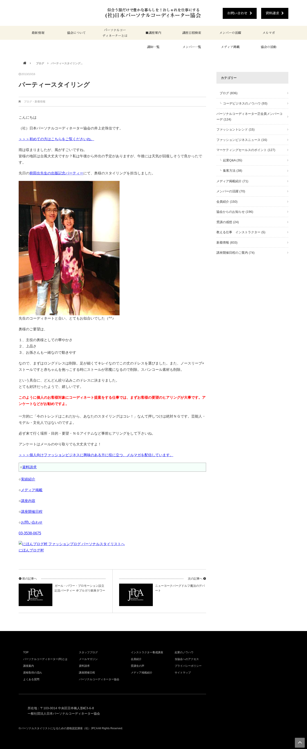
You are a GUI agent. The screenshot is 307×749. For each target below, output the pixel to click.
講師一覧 (153, 47)
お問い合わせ (237, 13)
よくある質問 (31, 679)
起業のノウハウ (184, 652)
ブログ (38, 63)
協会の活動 (268, 47)
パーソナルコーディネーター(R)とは (45, 659)
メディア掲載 (230, 47)
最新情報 (38, 32)
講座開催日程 (31, 511)
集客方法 (232, 170)
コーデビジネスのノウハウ (245, 103)
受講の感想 (227, 222)
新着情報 (40, 101)
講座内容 (28, 501)
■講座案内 (153, 32)
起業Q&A (232, 160)
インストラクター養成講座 (147, 652)
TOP (26, 652)
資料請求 (272, 13)
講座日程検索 (191, 32)
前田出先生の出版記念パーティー (56, 173)
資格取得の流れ (32, 672)
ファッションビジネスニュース (241, 140)
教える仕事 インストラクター (240, 232)
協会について (76, 32)
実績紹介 (28, 479)
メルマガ (268, 32)
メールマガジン (88, 659)
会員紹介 (227, 201)
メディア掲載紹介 (232, 181)
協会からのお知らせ (234, 211)
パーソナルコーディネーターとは (114, 33)
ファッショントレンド (235, 129)
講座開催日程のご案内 (235, 252)
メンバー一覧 (191, 47)
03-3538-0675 (30, 533)
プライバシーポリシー (188, 665)
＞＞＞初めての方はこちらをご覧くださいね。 (56, 139)
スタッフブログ (88, 652)
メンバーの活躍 (230, 32)
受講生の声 (137, 665)
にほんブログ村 (31, 550)
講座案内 (28, 665)
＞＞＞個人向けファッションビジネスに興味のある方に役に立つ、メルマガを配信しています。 (96, 455)
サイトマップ (183, 672)
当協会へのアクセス (187, 659)
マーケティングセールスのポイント (245, 150)
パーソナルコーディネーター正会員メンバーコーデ (249, 116)
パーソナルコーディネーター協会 (99, 679)
